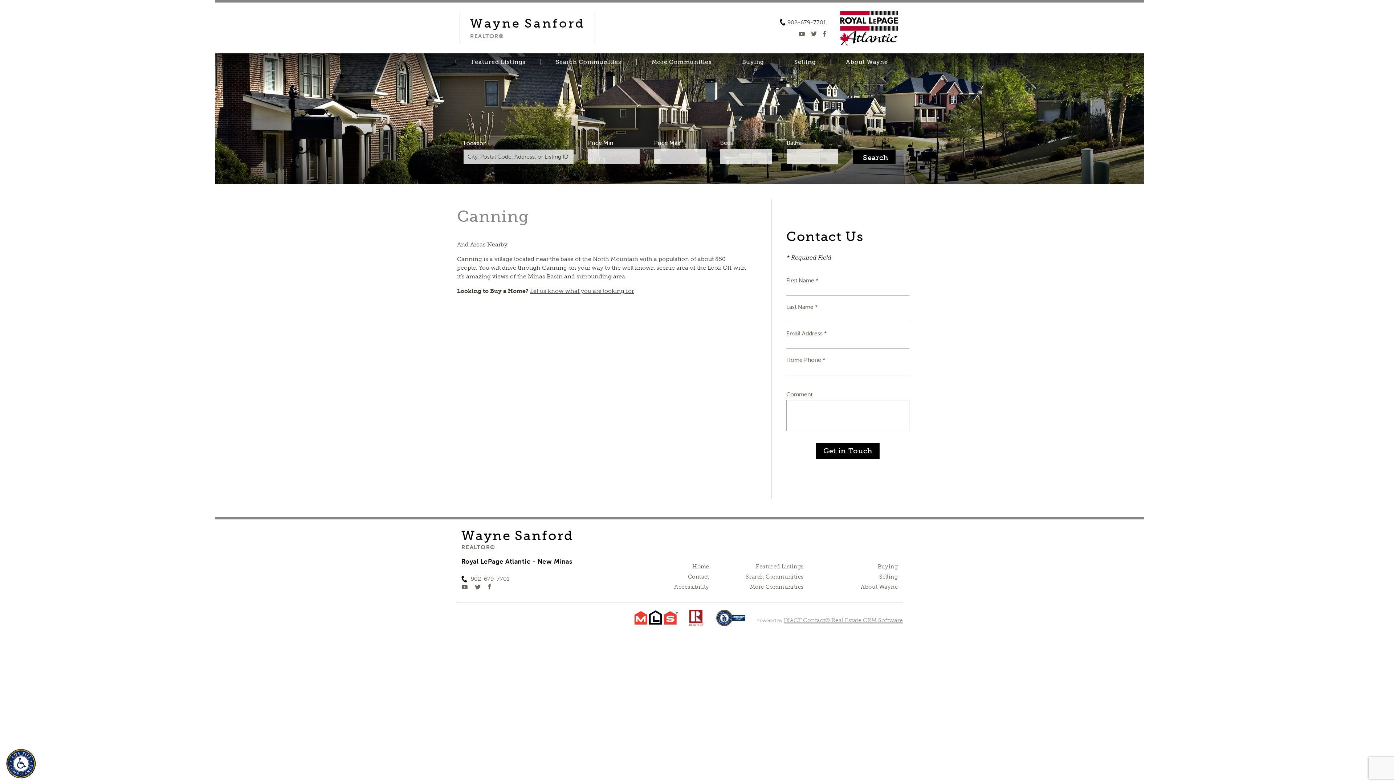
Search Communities (588, 62)
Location (475, 143)
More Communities (682, 62)
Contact (698, 576)
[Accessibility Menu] (21, 763)
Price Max (667, 142)
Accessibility (691, 587)
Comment (799, 394)
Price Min (600, 142)
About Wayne (867, 62)
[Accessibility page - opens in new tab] (730, 621)
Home (700, 566)
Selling (805, 62)
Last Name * (802, 306)
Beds (726, 142)
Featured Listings (498, 62)
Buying (753, 62)
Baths (794, 142)
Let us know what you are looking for (582, 290)
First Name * (802, 280)
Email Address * (806, 333)
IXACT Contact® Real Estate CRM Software (843, 620)
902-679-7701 (806, 22)
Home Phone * (806, 359)
